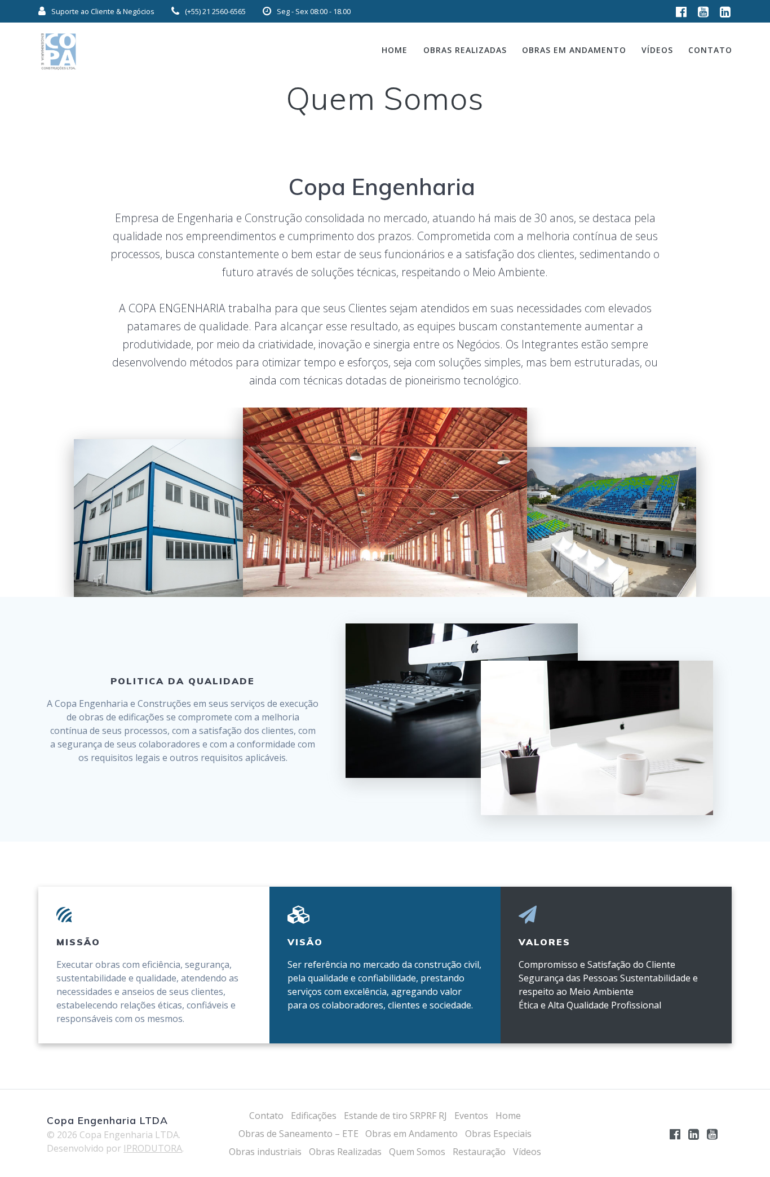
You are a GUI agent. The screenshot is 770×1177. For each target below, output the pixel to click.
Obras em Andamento (574, 50)
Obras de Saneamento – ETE (298, 1133)
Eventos (471, 1115)
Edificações (314, 1115)
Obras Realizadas (465, 50)
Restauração (479, 1151)
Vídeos (657, 50)
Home (395, 50)
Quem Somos (417, 1151)
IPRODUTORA (152, 1148)
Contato (710, 50)
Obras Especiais (498, 1133)
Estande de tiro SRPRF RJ (395, 1115)
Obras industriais (265, 1151)
